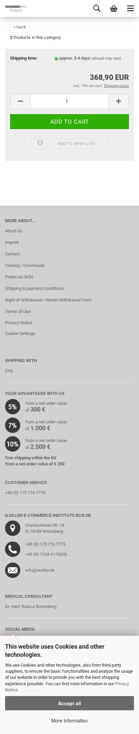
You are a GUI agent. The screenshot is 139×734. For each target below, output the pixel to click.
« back (19, 26)
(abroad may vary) (106, 58)
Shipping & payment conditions (34, 288)
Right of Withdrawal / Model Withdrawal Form (48, 299)
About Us (13, 230)
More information (69, 720)
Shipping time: (23, 58)
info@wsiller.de (40, 570)
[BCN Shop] (13, 8)
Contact (12, 253)
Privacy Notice (18, 322)
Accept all (69, 703)
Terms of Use (18, 311)
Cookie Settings (20, 333)
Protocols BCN (19, 276)
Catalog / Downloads (25, 265)
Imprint (12, 242)
